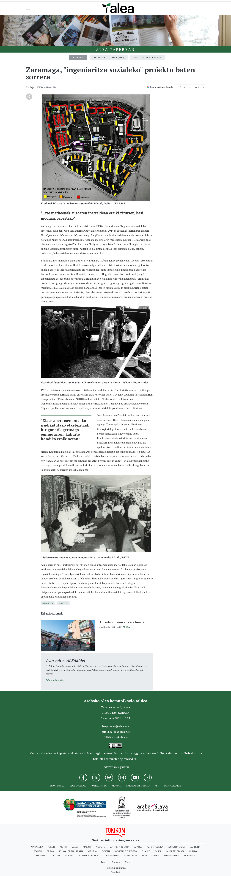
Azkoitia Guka (176, 847)
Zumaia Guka (171, 855)
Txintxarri (130, 855)
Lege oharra (78, 785)
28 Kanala (189, 855)
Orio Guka (112, 855)
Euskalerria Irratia (71, 851)
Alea (75, 847)
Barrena (195, 847)
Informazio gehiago (55, 680)
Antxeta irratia (119, 847)
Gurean (116, 862)
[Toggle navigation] (28, 8)
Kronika (41, 855)
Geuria (92, 851)
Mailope (55, 855)
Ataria (138, 847)
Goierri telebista (126, 851)
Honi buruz (57, 785)
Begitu (37, 851)
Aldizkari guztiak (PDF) (108, 57)
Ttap (127, 862)
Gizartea (47, 603)
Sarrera (78, 57)
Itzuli (197, 87)
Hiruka (193, 851)
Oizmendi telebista (89, 855)
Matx (104, 862)
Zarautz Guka (150, 855)
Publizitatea (99, 785)
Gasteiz (63, 603)
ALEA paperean (115, 49)
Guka (158, 851)
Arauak (116, 785)
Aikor (51, 847)
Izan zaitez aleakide (147, 57)
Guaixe (146, 851)
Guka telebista (175, 851)
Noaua (69, 855)
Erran (50, 851)
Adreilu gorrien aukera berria (122, 622)
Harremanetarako (138, 785)
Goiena (106, 851)
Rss (157, 785)
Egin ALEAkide (172, 785)
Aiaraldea (37, 847)
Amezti (87, 847)
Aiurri (63, 847)
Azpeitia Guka (155, 847)
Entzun (182, 87)
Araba (126, 627)
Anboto (100, 847)
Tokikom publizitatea (115, 868)
